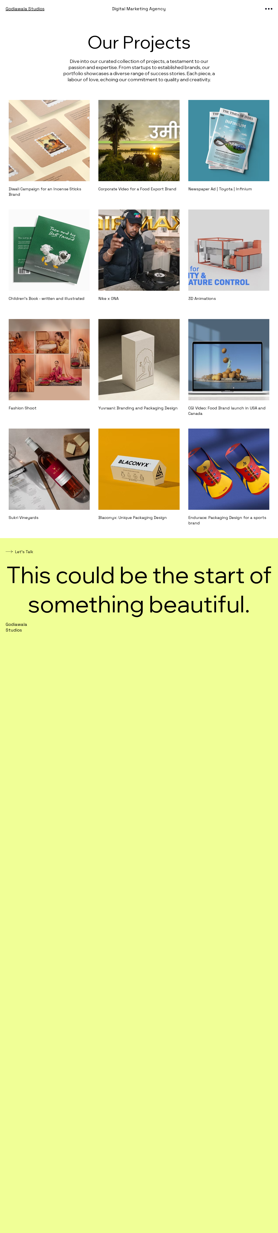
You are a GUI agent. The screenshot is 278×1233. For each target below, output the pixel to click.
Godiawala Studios (25, 9)
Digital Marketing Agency (139, 9)
